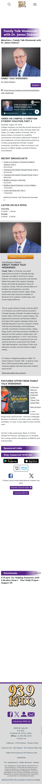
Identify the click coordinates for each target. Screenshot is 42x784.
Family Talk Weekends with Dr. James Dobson (21, 41)
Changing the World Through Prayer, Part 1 (21, 175)
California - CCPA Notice (16, 743)
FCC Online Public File (32, 748)
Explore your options (20, 488)
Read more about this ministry (14, 373)
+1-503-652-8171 (24, 736)
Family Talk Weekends (14, 78)
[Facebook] (11, 475)
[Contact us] (30, 715)
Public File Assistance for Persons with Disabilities (21, 755)
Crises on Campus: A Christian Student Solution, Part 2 (19, 119)
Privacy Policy (32, 743)
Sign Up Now (35, 407)
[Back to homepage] (22, 4)
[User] (23, 715)
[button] (36, 85)
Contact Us (21, 738)
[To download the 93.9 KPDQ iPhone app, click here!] (31, 461)
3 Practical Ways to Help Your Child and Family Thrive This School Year (34, 395)
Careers (36, 762)
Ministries (6, 40)
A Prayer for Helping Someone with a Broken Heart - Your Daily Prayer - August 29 (20, 580)
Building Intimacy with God (14, 180)
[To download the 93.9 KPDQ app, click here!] (10, 461)
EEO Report (18, 748)
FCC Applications (11, 762)
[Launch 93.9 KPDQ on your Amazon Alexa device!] (21, 468)
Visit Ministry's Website (11, 262)
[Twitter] (31, 475)
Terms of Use (6, 748)
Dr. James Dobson (8, 82)
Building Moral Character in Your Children (20, 185)
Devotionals (10, 573)
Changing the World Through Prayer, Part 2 (21, 170)
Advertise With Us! (21, 493)
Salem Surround (25, 762)
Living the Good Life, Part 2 (14, 190)
